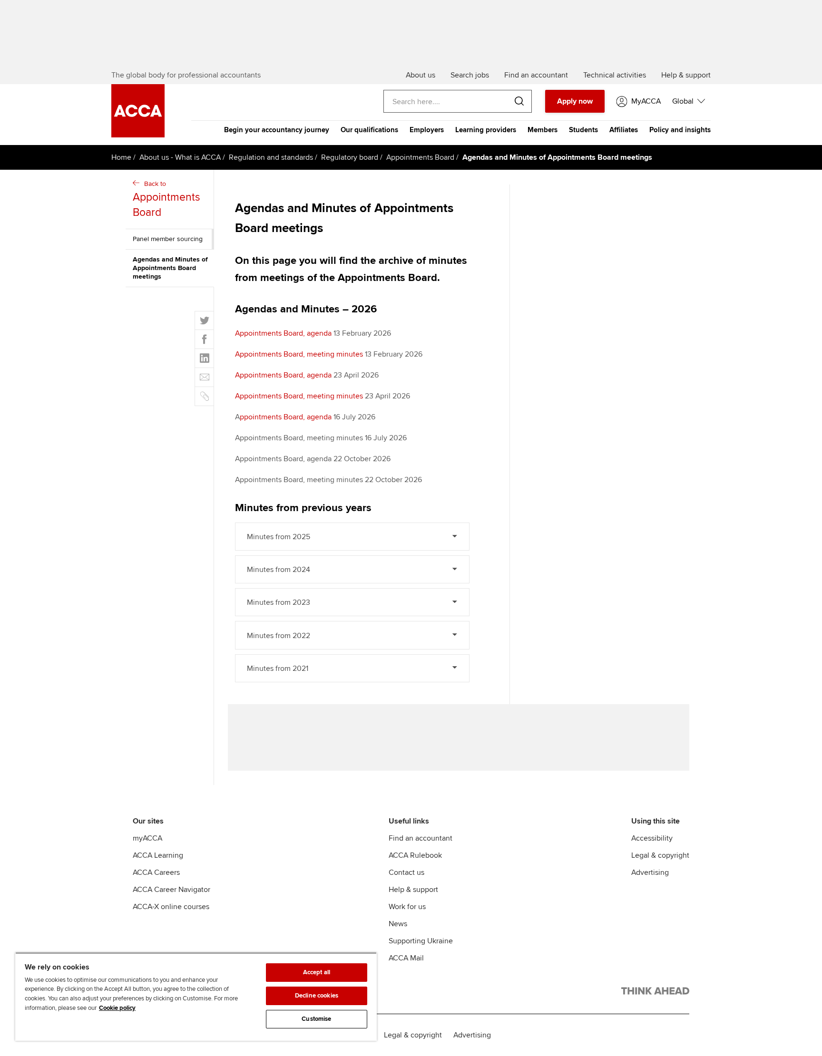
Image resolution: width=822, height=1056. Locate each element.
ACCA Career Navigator (171, 889)
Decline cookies (316, 995)
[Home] (138, 135)
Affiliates (623, 130)
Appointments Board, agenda (283, 333)
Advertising (650, 872)
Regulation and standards (271, 157)
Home (121, 157)
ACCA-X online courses (171, 906)
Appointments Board (420, 157)
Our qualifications (369, 130)
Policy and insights (680, 130)
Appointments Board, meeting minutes (299, 354)
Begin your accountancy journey (276, 130)
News (398, 924)
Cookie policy (117, 1008)
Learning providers (485, 130)
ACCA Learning (158, 855)
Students (583, 130)
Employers (427, 130)
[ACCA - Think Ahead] (655, 993)
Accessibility (652, 838)
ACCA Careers (156, 872)
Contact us (406, 872)
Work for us (407, 906)
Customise (316, 1019)
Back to (166, 199)
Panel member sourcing (168, 239)
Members (543, 130)
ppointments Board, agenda (286, 417)
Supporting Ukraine (421, 941)
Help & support (413, 889)
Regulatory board (349, 157)
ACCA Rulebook (415, 855)
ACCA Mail (406, 958)
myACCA (147, 838)
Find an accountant (420, 838)
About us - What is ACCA (180, 157)
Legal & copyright (660, 855)
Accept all (316, 972)
